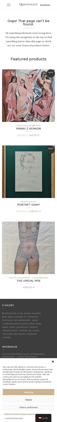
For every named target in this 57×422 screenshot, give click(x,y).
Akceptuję (28, 392)
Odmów (28, 399)
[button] (52, 361)
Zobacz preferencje (28, 407)
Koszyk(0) (45, 5)
